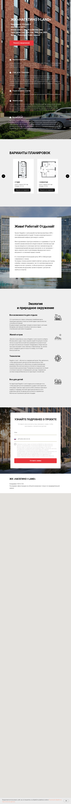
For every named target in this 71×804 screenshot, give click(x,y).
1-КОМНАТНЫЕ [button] (43, 621)
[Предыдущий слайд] (3, 615)
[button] (22, 262)
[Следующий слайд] (67, 615)
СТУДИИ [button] (17, 621)
